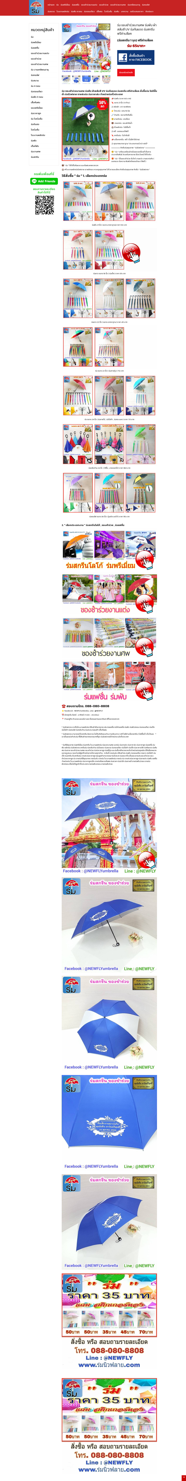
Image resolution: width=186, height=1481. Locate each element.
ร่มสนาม (51, 11)
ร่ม (57, 4)
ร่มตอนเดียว (89, 11)
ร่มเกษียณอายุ (134, 4)
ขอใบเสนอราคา (137, 11)
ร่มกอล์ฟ (146, 4)
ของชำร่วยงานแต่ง (89, 4)
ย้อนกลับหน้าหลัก (126, 72)
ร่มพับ (116, 11)
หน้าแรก (51, 4)
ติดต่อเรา (149, 11)
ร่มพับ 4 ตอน (76, 11)
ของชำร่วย (103, 4)
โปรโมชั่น (108, 11)
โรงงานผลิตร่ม (63, 11)
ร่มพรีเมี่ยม (65, 4)
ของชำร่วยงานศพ (118, 4)
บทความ (124, 11)
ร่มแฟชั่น (75, 4)
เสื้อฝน (99, 11)
